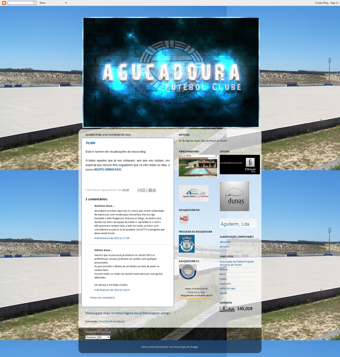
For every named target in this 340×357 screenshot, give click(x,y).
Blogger (194, 347)
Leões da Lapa (227, 288)
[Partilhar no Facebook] (150, 190)
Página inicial (132, 313)
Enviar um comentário (103, 298)
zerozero (225, 247)
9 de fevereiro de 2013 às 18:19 (111, 290)
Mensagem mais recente (104, 313)
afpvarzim (225, 242)
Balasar (224, 269)
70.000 (90, 143)
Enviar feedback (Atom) (112, 321)
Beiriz (223, 274)
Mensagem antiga (156, 313)
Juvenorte (225, 284)
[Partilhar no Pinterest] (154, 190)
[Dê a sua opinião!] (143, 190)
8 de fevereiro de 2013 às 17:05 (111, 238)
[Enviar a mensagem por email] (139, 190)
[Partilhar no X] (147, 190)
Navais (223, 293)
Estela (223, 279)
